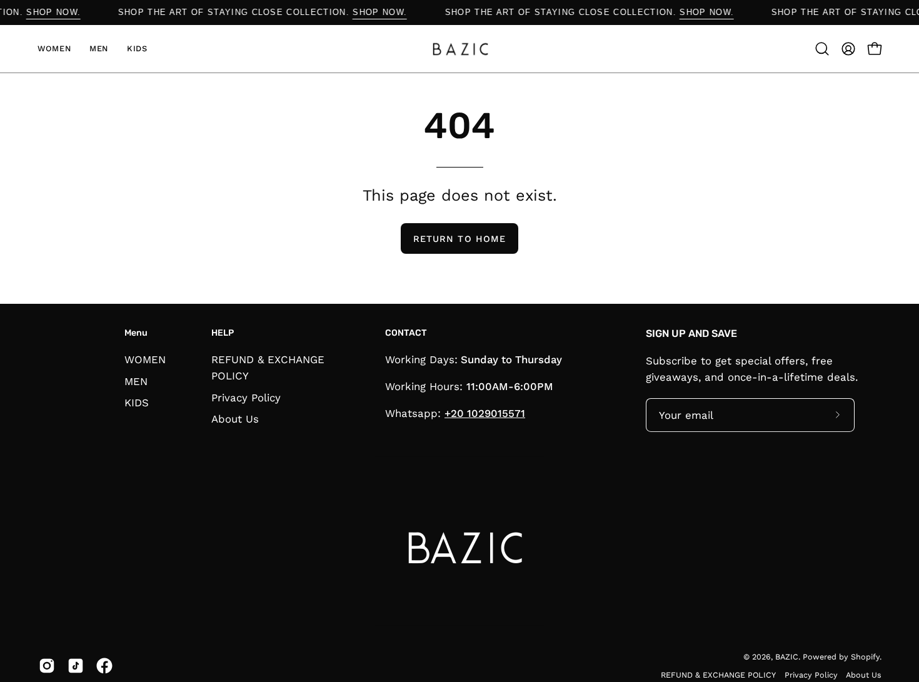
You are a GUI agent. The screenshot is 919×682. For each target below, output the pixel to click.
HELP (222, 333)
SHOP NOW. (60, 12)
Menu (136, 333)
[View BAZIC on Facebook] (104, 665)
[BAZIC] (459, 48)
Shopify (865, 656)
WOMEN (145, 359)
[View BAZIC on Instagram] (47, 665)
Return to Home (459, 239)
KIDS (136, 402)
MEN (136, 380)
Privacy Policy (246, 397)
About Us (235, 419)
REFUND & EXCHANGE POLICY (718, 674)
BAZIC (786, 656)
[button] (822, 49)
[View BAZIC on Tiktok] (75, 665)
